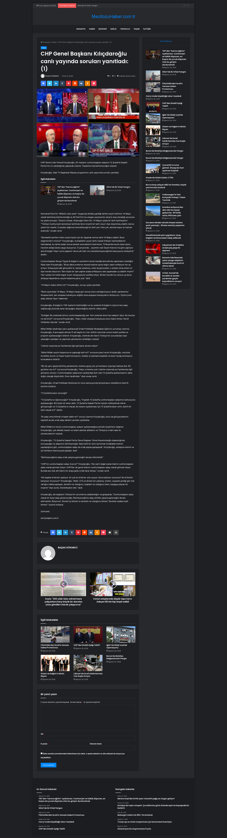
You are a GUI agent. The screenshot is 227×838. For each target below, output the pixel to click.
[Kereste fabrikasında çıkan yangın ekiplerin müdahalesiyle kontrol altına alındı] (153, 260)
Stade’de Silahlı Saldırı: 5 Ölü (159, 177)
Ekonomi (103, 29)
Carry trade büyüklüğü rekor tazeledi (163, 96)
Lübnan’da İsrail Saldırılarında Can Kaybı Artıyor (88, 674)
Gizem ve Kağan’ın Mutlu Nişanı (52, 674)
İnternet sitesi (96, 744)
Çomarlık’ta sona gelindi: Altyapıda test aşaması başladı (173, 168)
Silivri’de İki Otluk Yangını (118, 187)
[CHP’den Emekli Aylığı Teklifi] (88, 634)
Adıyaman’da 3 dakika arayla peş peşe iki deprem (173, 248)
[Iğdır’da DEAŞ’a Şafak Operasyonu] (120, 634)
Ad (42, 734)
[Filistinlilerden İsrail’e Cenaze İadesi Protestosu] (55, 634)
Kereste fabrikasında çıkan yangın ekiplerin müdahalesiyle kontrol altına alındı (173, 261)
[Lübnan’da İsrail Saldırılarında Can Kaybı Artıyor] (88, 663)
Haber (92, 29)
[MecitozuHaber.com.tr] (113, 16)
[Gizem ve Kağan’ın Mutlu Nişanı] (55, 663)
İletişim (147, 29)
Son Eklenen (166, 41)
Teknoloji (125, 29)
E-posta (45, 744)
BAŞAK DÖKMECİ (52, 76)
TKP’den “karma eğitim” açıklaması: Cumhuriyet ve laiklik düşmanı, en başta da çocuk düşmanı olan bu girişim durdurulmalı (70, 194)
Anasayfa (80, 29)
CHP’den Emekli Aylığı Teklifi (87, 645)
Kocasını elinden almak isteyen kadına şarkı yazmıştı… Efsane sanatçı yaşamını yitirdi (165, 225)
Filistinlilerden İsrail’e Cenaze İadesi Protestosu (97, 5)
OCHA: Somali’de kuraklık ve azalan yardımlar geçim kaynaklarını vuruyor (172, 277)
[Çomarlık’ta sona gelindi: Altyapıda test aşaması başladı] (153, 169)
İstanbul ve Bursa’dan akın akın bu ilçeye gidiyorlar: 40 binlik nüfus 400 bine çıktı (172, 211)
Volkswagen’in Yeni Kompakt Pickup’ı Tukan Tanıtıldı (173, 197)
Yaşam (137, 29)
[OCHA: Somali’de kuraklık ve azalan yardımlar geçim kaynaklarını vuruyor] (153, 277)
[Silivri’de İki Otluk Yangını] (97, 190)
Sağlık (113, 29)
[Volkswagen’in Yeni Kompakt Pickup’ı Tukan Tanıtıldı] (153, 198)
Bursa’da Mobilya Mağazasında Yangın (116, 657)
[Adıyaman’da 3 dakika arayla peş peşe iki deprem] (153, 249)
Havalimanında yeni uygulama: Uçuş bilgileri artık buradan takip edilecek (163, 236)
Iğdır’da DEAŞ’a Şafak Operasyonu (116, 646)
